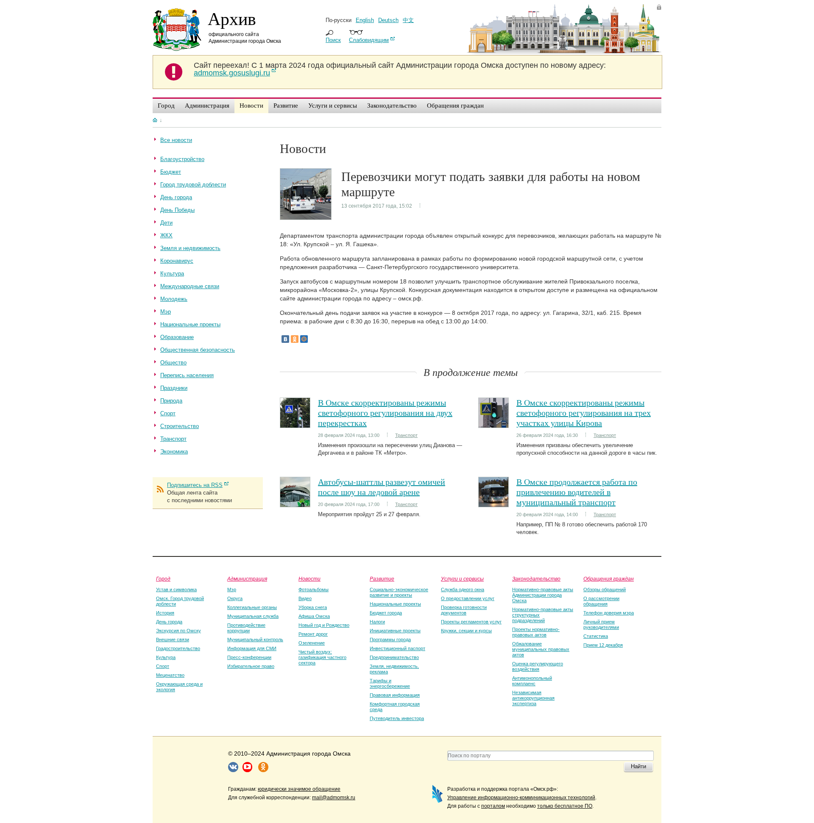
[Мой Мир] (304, 339)
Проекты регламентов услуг (471, 621)
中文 (408, 20)
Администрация (247, 578)
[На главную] (155, 120)
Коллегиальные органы (252, 607)
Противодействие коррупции (246, 628)
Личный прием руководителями (601, 624)
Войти (659, 7)
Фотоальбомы (313, 589)
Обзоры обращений (604, 589)
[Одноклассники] (294, 339)
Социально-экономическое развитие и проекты (399, 592)
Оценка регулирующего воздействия (537, 666)
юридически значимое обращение (299, 789)
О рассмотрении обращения (601, 601)
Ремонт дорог (313, 634)
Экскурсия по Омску (178, 630)
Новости (309, 578)
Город (163, 578)
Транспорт (406, 435)
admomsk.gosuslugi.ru (232, 73)
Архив (232, 18)
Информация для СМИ (251, 648)
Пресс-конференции (249, 657)
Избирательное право (250, 666)
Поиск (333, 40)
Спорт (162, 666)
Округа (235, 598)
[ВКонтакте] (285, 339)
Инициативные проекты (395, 630)
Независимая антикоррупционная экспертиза (533, 698)
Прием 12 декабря (603, 645)
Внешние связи (172, 639)
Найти (638, 766)
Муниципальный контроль (255, 639)
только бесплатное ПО (564, 806)
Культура (166, 657)
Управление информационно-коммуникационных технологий (521, 798)
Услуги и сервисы (462, 578)
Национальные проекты (395, 603)
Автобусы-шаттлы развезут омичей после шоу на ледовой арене (381, 487)
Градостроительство (178, 648)
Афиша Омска (314, 616)
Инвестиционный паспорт (397, 648)
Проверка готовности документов (464, 610)
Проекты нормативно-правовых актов (536, 632)
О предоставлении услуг (467, 598)
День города (169, 621)
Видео (305, 598)
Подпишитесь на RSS (195, 485)
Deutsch (388, 20)
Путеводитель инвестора (397, 718)
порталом (493, 806)
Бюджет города (386, 612)
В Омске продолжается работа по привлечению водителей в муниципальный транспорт (576, 492)
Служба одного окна (462, 589)
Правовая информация (395, 695)
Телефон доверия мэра (608, 612)
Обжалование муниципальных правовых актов (540, 649)
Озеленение (311, 642)
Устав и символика (176, 589)
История (165, 612)
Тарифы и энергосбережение (390, 683)
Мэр (231, 589)
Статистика (595, 636)
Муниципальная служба (253, 616)
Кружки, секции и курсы (466, 630)
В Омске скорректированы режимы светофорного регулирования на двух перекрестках (385, 412)
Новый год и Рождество (323, 625)
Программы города (390, 639)
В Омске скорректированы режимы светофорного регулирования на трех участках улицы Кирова (583, 412)
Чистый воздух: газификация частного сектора (322, 657)
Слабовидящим (369, 40)
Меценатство (170, 675)
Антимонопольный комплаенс (532, 681)
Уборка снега (312, 607)
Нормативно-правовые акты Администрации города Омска (542, 595)
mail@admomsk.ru (333, 798)
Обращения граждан (608, 578)
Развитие (382, 578)
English (365, 20)
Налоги (377, 621)
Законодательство (536, 578)
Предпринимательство (394, 657)
